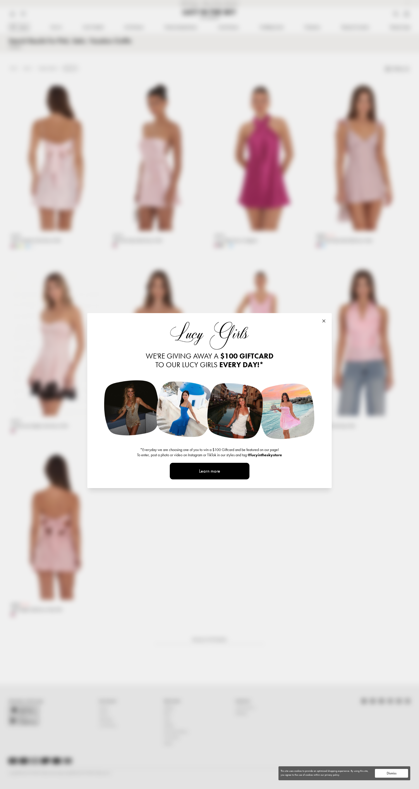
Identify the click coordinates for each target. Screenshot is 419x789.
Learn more (209, 471)
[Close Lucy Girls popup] (323, 321)
